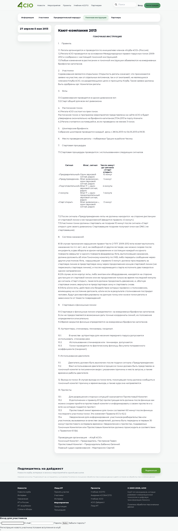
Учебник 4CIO (97, 499)
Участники (44, 17)
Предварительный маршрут (67, 17)
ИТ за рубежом (24, 506)
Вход (140, 5)
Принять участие (61, 492)
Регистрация (152, 5)
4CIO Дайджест (98, 502)
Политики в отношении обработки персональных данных (90, 477)
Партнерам (96, 5)
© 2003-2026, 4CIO (137, 488)
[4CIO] (25, 5)
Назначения (23, 499)
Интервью (22, 495)
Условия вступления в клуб (47, 527)
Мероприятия (54, 5)
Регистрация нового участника (16, 527)
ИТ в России (23, 502)
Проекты (67, 5)
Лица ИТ (58, 488)
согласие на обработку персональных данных (137, 477)
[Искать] (116, 4)
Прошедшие (60, 510)
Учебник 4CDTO (81, 5)
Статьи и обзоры (25, 509)
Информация (27, 17)
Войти (65, 523)
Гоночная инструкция (95, 17)
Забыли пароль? (77, 523)
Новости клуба (24, 492)
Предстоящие (60, 506)
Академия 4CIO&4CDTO (101, 495)
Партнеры (116, 17)
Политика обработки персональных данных (143, 505)
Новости (41, 5)
